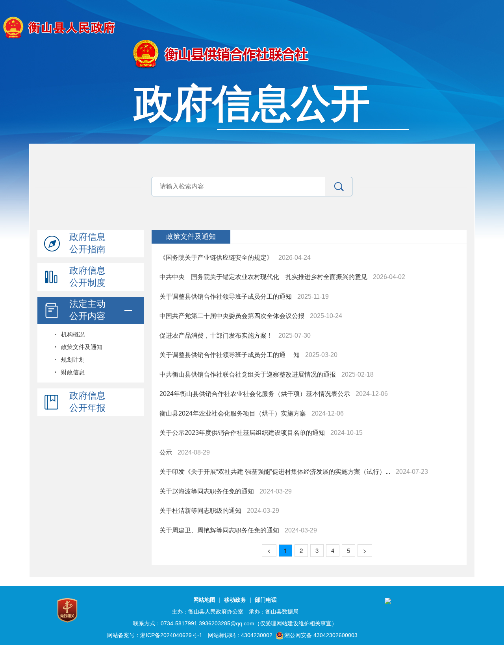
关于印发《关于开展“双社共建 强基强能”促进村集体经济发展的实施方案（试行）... (274, 471)
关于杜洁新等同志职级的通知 (200, 510)
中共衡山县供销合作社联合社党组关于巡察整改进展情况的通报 (247, 374)
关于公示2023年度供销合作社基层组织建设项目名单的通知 (242, 432)
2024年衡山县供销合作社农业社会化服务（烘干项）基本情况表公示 (254, 393)
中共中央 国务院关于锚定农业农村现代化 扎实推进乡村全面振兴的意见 (263, 277)
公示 (165, 452)
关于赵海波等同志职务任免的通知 (206, 491)
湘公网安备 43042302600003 (321, 635)
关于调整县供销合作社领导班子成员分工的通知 (225, 296)
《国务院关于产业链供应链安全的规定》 (216, 257)
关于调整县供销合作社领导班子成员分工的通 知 (229, 354)
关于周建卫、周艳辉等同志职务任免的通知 (219, 530)
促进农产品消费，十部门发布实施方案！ (216, 335)
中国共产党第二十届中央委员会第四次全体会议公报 (231, 315)
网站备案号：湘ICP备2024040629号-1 (154, 635)
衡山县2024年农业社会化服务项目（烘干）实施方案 (232, 413)
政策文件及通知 (191, 236)
